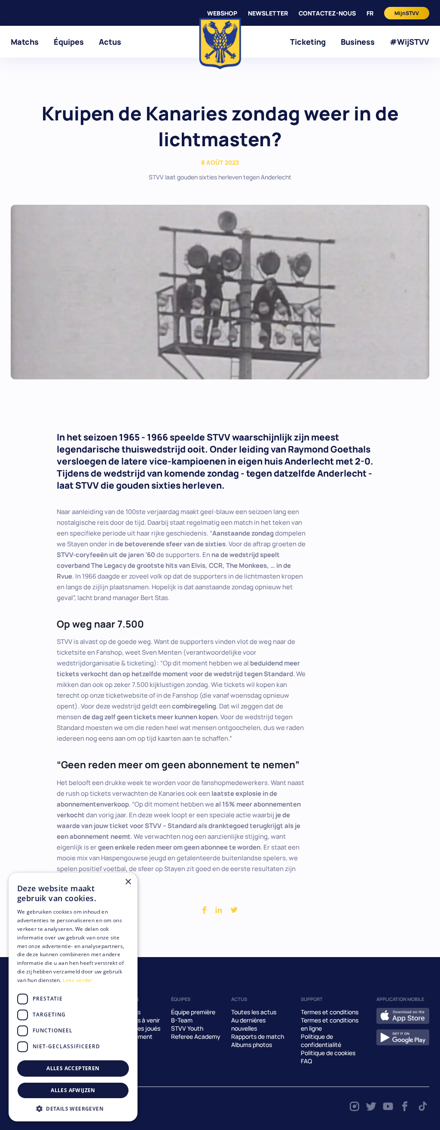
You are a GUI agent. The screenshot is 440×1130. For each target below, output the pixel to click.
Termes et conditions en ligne (329, 1024)
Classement (136, 1036)
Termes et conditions (329, 1012)
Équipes (69, 42)
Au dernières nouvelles (248, 1024)
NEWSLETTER (268, 13)
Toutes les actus (253, 1012)
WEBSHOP (222, 13)
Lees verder (77, 980)
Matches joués (139, 1028)
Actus (110, 42)
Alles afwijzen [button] (73, 1090)
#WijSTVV (409, 42)
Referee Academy (195, 1036)
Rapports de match (257, 1036)
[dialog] (73, 997)
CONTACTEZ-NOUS (327, 13)
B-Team (181, 1020)
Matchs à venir (139, 1020)
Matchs (25, 42)
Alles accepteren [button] (72, 1068)
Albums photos (251, 1045)
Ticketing (308, 42)
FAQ (306, 1061)
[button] (73, 1108)
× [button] (128, 882)
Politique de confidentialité (321, 1040)
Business (358, 42)
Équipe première (193, 1012)
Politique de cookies (328, 1053)
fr (370, 13)
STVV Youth (187, 1028)
